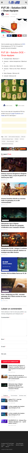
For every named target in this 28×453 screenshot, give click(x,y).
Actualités (5, 170)
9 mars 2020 (14, 14)
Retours (7, 446)
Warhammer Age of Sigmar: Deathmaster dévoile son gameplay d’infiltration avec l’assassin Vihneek (12, 225)
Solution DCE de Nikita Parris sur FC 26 (13, 273)
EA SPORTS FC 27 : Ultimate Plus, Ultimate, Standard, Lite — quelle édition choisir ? (17, 421)
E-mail (3, 346)
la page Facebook (15, 113)
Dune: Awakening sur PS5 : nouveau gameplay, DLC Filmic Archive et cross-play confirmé (13, 296)
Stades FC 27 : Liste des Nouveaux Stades (15, 400)
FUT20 (3, 141)
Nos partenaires (19, 443)
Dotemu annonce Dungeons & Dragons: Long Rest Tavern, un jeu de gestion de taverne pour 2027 (14, 175)
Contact (3, 445)
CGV (2, 446)
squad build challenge (7, 143)
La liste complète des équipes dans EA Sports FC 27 (16, 414)
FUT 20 (22, 139)
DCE (23, 44)
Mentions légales (19, 445)
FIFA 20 (23, 136)
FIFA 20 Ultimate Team (7, 139)
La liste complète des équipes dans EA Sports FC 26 (16, 407)
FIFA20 (16, 139)
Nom (3, 339)
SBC (17, 141)
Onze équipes (10, 141)
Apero (7, 14)
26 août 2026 (5, 179)
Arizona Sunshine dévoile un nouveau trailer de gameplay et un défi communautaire (13, 200)
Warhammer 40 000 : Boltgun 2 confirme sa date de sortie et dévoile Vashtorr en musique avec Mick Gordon (14, 250)
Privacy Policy (10, 445)
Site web (3, 354)
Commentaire (5, 317)
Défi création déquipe (14, 136)
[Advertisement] (14, 41)
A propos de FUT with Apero (7, 443)
